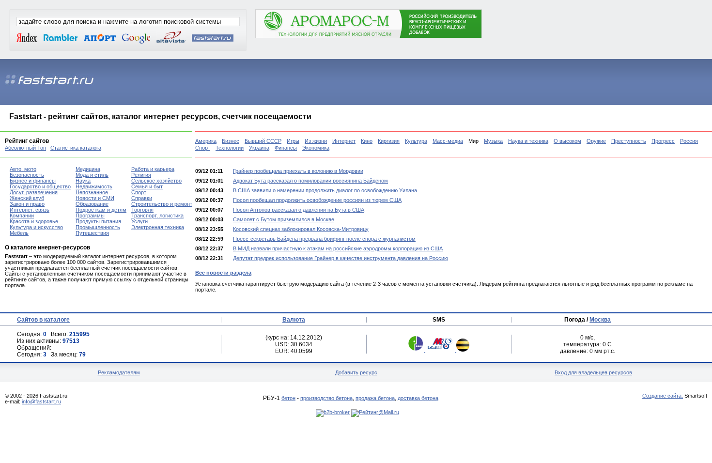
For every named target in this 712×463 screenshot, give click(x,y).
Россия (689, 141)
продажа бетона (375, 398)
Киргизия (389, 141)
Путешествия (92, 233)
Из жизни (316, 141)
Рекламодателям (119, 372)
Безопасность (27, 175)
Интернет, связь (29, 210)
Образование (92, 204)
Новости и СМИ (95, 198)
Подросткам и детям (101, 210)
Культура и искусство (36, 227)
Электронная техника (157, 227)
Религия (141, 175)
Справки (141, 198)
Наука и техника (528, 141)
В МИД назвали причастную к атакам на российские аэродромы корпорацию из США (338, 248)
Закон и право (27, 204)
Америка (206, 141)
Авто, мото (23, 169)
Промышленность (98, 227)
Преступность (628, 141)
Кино (366, 141)
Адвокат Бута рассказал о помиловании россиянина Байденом (310, 181)
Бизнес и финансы (33, 181)
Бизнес (230, 141)
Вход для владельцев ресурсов (593, 372)
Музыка (493, 141)
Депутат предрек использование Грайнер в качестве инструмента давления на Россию (340, 258)
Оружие (596, 141)
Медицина (88, 169)
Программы (90, 215)
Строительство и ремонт (161, 204)
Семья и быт (147, 186)
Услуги (139, 221)
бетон (288, 398)
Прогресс (663, 141)
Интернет (344, 141)
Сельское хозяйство (156, 181)
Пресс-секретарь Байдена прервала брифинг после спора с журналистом (324, 239)
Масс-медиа (448, 141)
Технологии (230, 148)
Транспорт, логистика (157, 215)
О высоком (567, 141)
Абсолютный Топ (25, 148)
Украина (259, 148)
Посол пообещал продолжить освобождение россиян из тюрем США (317, 200)
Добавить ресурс (356, 372)
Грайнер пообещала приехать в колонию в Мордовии (298, 171)
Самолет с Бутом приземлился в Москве (283, 219)
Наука (83, 181)
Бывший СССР (263, 141)
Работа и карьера (152, 169)
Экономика (315, 148)
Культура (416, 141)
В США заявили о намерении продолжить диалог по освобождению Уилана (325, 190)
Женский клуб (27, 198)
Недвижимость (94, 186)
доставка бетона (418, 398)
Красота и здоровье (34, 221)
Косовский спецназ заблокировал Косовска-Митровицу (301, 229)
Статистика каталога (75, 148)
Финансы (286, 148)
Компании (22, 215)
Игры (293, 141)
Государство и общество (40, 186)
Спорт (202, 148)
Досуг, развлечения (34, 192)
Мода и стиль (92, 175)
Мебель (19, 233)
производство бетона (326, 398)
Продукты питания (98, 221)
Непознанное (92, 192)
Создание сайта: (662, 396)
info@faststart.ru (41, 401)
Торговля (142, 210)
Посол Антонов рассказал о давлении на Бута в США (298, 210)
